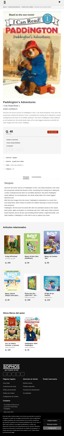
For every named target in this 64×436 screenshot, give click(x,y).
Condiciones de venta (9, 386)
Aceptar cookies (52, 420)
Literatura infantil (14, 7)
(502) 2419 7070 (8, 412)
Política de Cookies (8, 393)
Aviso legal (6, 383)
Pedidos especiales (29, 386)
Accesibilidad (27, 393)
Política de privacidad (9, 390)
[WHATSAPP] (18, 374)
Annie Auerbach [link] (10, 109)
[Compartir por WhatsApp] (14, 149)
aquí (13, 432)
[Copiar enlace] (21, 149)
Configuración (52, 428)
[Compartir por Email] (18, 149)
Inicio (5, 7)
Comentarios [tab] (36, 177)
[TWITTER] (9, 374)
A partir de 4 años (27, 7)
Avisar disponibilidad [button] (13, 143)
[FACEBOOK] (5, 374)
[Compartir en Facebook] (7, 149)
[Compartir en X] (10, 149)
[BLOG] (22, 374)
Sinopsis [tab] (26, 177)
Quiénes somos (27, 383)
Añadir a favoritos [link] (12, 140)
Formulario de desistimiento (31, 390)
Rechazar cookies (52, 424)
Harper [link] (14, 157)
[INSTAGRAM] (14, 374)
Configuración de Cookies (10, 396)
